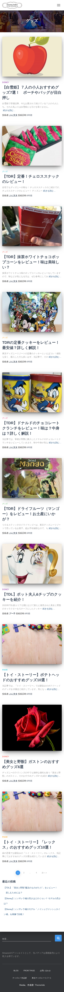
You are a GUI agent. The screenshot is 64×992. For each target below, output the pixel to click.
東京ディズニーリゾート (41, 978)
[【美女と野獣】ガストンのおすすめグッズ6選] (32, 728)
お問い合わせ (45, 971)
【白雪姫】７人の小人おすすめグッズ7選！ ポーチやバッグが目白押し (31, 92)
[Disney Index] (13, 5)
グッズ (5, 171)
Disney (5, 82)
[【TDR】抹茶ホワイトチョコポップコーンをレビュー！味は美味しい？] (32, 226)
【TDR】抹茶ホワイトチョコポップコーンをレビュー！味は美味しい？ (31, 262)
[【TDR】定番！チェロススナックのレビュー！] (32, 146)
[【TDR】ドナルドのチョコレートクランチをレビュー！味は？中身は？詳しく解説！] (32, 392)
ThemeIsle (40, 985)
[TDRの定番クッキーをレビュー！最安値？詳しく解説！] (32, 312)
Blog (16, 971)
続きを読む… (9, 110)
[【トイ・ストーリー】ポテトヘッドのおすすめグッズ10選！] (32, 644)
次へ (43, 873)
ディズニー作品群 (20, 978)
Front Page (29, 971)
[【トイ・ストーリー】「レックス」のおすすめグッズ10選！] (32, 811)
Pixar (5, 670)
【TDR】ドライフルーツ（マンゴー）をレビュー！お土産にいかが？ (31, 513)
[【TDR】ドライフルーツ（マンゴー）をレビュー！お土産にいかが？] (32, 478)
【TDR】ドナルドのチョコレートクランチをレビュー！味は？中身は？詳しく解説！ (31, 428)
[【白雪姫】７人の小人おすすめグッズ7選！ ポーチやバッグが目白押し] (32, 57)
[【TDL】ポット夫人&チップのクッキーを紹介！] (32, 564)
